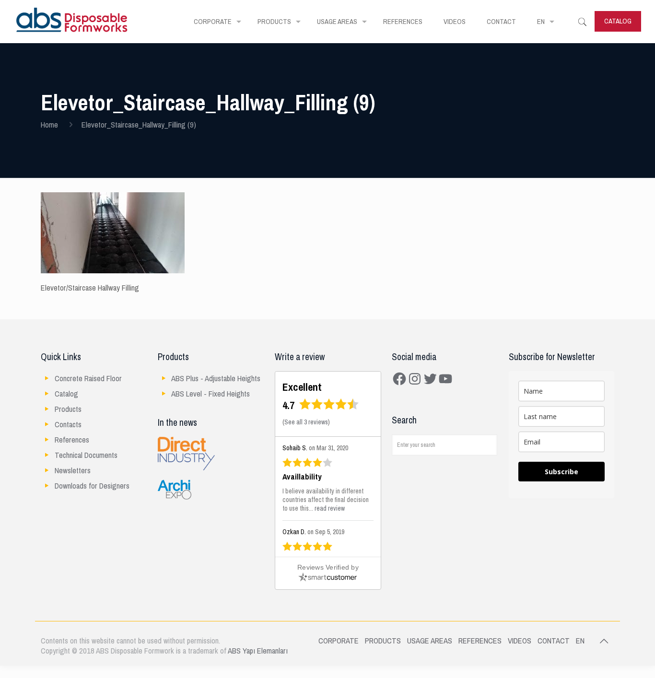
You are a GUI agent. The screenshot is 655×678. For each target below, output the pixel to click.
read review (330, 508)
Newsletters (73, 470)
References (72, 440)
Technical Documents (86, 455)
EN (580, 640)
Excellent (302, 387)
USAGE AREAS (429, 640)
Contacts (68, 424)
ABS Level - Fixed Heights (210, 393)
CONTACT (554, 640)
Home (49, 124)
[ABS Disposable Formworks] (72, 21)
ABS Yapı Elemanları (258, 650)
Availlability (302, 477)
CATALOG (618, 21)
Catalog (66, 393)
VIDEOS (519, 640)
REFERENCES (480, 640)
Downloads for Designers (92, 486)
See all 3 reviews (306, 422)
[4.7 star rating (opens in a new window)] (329, 407)
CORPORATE (338, 640)
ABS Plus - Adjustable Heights (215, 378)
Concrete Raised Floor (88, 378)
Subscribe (561, 471)
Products (68, 409)
